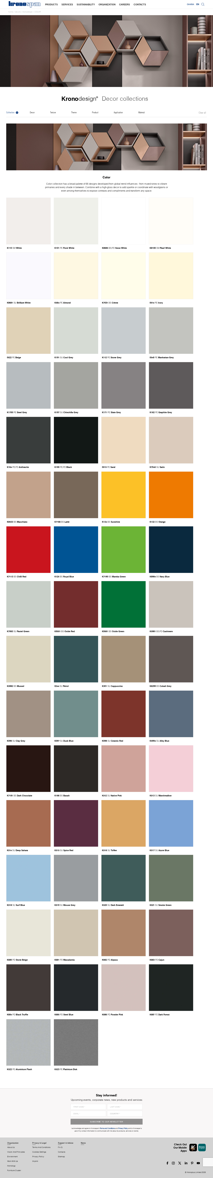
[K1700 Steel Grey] (28, 385)
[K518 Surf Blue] (28, 878)
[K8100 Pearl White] (171, 221)
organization (107, 4)
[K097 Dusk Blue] (76, 713)
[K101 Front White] (76, 221)
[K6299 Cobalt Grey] (171, 659)
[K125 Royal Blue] (76, 549)
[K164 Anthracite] (28, 440)
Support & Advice (65, 1142)
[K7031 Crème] (123, 275)
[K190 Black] (76, 440)
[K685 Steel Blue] (76, 987)
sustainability (86, 4)
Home (10, 12)
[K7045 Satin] (171, 440)
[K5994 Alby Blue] (171, 713)
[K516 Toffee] (123, 823)
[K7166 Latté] (76, 494)
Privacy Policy (38, 1156)
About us (11, 1147)
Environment (12, 1156)
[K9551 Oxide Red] (76, 604)
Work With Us (12, 1161)
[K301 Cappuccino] (123, 659)
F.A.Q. (60, 1147)
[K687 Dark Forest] (171, 987)
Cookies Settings (39, 1152)
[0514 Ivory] (171, 275)
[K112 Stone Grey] (123, 330)
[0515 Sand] (123, 440)
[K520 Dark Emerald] (123, 878)
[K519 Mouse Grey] (76, 878)
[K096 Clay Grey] (28, 713)
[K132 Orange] (171, 494)
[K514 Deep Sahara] (28, 823)
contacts (140, 4)
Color (37, 12)
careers (124, 4)
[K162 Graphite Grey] (171, 385)
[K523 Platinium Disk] (76, 1042)
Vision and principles (16, 1152)
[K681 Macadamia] (76, 932)
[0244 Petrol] (76, 659)
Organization (13, 1142)
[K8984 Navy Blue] (171, 549)
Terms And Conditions (41, 1147)
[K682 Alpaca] (123, 932)
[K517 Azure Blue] (171, 823)
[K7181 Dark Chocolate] (28, 768)
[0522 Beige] (28, 330)
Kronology (11, 1166)
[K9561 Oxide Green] (123, 604)
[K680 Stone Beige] (28, 932)
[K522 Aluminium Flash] (28, 1042)
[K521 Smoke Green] (171, 878)
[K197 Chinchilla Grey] (76, 385)
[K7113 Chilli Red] (28, 549)
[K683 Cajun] (171, 932)
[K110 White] (28, 221)
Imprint (35, 1161)
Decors (18, 12)
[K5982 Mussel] (28, 659)
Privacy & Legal (39, 1142)
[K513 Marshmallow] (171, 768)
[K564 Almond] (76, 275)
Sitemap (61, 1156)
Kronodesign (27, 12)
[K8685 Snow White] (123, 221)
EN (197, 4)
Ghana (190, 4)
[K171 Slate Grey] (123, 385)
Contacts (61, 1152)
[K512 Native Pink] (123, 768)
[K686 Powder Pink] (123, 987)
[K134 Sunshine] (123, 494)
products (51, 4)
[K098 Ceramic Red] (123, 713)
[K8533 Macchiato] (28, 494)
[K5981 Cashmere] (171, 604)
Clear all (202, 113)
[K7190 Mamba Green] (123, 549)
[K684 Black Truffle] (28, 987)
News (83, 1142)
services (67, 4)
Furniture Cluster (14, 1170)
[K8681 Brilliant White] (28, 275)
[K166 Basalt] (76, 768)
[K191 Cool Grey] (76, 330)
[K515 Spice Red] (76, 823)
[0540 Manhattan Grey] (171, 330)
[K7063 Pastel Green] (28, 604)
